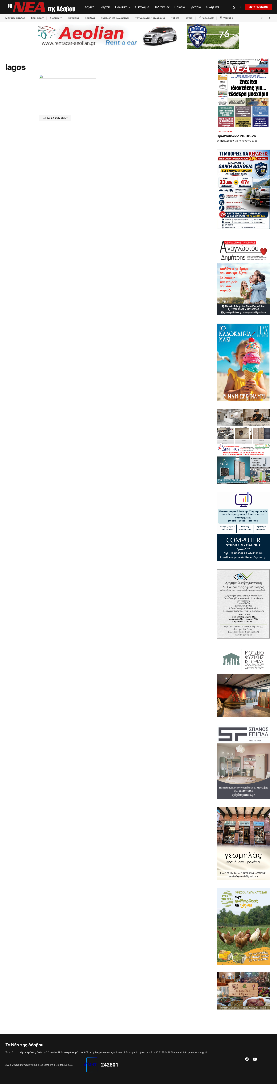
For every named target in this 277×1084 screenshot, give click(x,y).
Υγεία (188, 18)
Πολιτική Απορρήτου (70, 1052)
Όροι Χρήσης (28, 1052)
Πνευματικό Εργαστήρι (115, 18)
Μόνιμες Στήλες (15, 18)
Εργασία (73, 18)
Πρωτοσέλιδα (225, 132)
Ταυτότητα (12, 1052)
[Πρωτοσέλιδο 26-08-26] (243, 92)
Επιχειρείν (37, 18)
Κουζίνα (90, 18)
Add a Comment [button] (57, 117)
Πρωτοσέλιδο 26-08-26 (236, 136)
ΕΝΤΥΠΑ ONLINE (258, 7)
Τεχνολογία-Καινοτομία (150, 18)
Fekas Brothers (44, 1064)
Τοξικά (175, 18)
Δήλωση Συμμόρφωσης (98, 1052)
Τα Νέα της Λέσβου (24, 1044)
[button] (234, 7)
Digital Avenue (64, 1064)
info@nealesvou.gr (193, 1052)
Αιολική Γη (56, 18)
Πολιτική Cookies (47, 1052)
